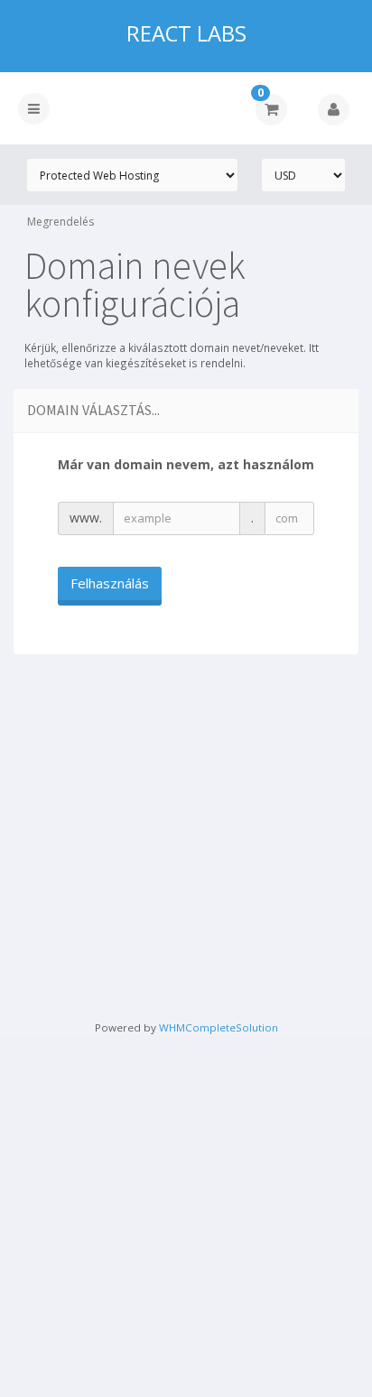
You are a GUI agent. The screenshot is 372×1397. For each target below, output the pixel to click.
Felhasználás (109, 583)
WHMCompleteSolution (218, 1027)
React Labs (186, 33)
